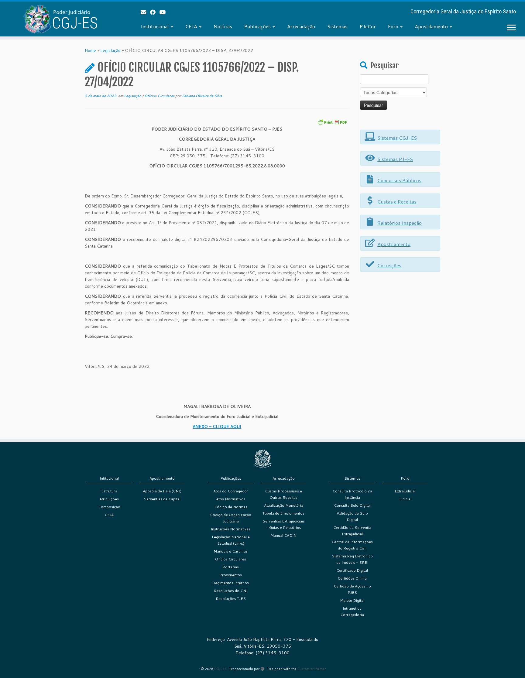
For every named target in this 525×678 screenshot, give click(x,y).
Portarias (230, 567)
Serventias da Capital (162, 499)
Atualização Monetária (283, 505)
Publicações (258, 26)
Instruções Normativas (230, 529)
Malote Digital (352, 600)
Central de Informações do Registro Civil (352, 545)
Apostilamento (432, 26)
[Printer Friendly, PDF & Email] (332, 121)
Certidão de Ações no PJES (352, 589)
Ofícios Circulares (159, 95)
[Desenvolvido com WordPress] (262, 668)
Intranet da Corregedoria (352, 611)
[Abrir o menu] (511, 28)
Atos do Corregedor (230, 491)
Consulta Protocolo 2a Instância (352, 494)
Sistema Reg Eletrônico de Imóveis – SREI (352, 559)
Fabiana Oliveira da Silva (202, 95)
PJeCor (368, 26)
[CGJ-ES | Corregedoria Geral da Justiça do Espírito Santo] (60, 19)
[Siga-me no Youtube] (165, 12)
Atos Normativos (230, 499)
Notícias (223, 26)
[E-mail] (145, 12)
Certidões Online (352, 578)
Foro (394, 26)
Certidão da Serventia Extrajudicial (352, 530)
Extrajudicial (405, 491)
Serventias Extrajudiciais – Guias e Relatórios (283, 524)
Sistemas (337, 26)
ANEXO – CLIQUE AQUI (217, 426)
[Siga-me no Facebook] (155, 12)
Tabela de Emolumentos (283, 513)
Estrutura (109, 491)
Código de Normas (230, 506)
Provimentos (230, 574)
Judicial (405, 499)
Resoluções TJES (231, 598)
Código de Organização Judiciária (230, 518)
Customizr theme (310, 668)
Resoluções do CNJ (231, 590)
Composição (109, 506)
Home (90, 50)
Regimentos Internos (230, 582)
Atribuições (109, 499)
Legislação (110, 50)
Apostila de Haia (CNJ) (162, 491)
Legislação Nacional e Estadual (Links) (231, 540)
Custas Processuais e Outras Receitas (283, 494)
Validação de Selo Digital (352, 516)
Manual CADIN (283, 535)
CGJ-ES (220, 668)
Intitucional (109, 478)
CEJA (191, 26)
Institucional (155, 26)
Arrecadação (301, 26)
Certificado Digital (352, 570)
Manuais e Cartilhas (231, 551)
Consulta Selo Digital (352, 505)
